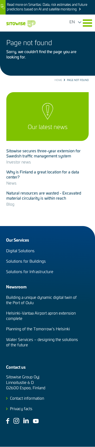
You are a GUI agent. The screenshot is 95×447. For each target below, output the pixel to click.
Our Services (17, 240)
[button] (87, 23)
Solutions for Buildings (26, 261)
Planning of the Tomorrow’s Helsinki (38, 328)
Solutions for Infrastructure (29, 271)
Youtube (36, 421)
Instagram (16, 421)
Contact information (27, 398)
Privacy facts (21, 408)
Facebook (7, 421)
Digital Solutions (20, 250)
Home (58, 80)
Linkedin (26, 420)
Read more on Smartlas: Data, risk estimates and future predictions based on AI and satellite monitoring (47, 6)
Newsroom (16, 286)
